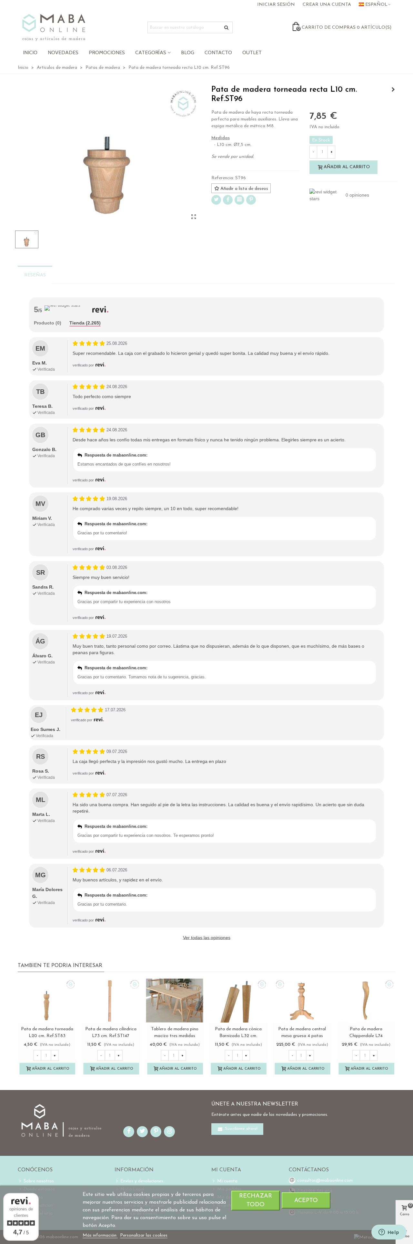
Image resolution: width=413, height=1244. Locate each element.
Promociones (107, 52)
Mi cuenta (227, 1181)
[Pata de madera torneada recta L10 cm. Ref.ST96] (193, 217)
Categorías (150, 52)
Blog (187, 52)
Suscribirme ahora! (240, 1129)
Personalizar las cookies (143, 1235)
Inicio (30, 52)
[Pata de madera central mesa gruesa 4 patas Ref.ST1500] (302, 1001)
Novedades (63, 52)
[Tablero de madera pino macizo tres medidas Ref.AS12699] (174, 1001)
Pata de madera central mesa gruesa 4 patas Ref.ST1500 (302, 1036)
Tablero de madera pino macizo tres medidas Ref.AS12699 (174, 1036)
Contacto (218, 52)
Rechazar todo (255, 1200)
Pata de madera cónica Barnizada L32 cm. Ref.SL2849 (238, 1036)
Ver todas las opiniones (206, 937)
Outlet (252, 52)
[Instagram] (239, 200)
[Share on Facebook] (228, 200)
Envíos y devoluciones (141, 1181)
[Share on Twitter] (216, 200)
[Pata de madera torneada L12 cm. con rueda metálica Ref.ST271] (393, 90)
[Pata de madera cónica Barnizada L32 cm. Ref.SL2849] (238, 1001)
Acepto (306, 1201)
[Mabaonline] (54, 27)
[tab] (47, 323)
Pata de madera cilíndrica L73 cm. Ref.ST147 (110, 1032)
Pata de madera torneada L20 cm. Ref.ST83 (47, 1032)
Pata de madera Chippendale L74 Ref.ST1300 (366, 1036)
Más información (100, 1235)
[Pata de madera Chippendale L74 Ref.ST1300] (366, 1001)
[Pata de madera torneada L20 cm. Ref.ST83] (47, 1001)
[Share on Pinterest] (251, 200)
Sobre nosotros (39, 1181)
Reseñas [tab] (35, 275)
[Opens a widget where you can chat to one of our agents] (389, 1233)
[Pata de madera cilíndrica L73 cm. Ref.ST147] (111, 1001)
